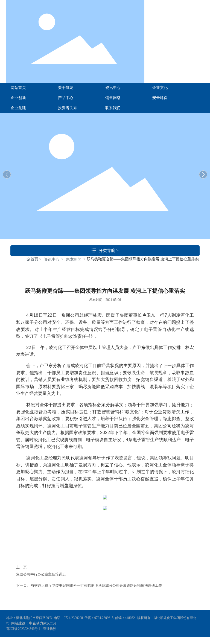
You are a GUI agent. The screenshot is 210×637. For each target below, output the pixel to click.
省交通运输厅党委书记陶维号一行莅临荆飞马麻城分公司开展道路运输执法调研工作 (96, 585)
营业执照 (49, 629)
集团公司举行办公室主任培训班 (41, 574)
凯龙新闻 (73, 259)
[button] (203, 174)
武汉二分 (50, 623)
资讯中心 (51, 259)
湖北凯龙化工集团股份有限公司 (105, 175)
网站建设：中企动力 (27, 623)
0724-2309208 (73, 618)
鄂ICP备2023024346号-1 (23, 629)
